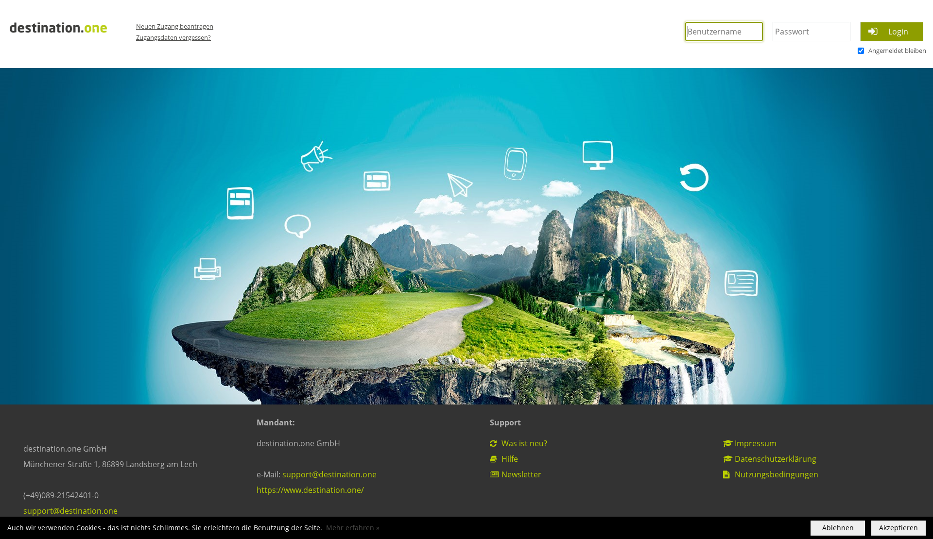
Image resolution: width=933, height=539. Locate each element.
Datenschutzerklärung (774, 459)
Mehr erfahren (350, 527)
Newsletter (520, 474)
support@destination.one (70, 510)
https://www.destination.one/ (310, 490)
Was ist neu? (523, 443)
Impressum (755, 443)
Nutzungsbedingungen (775, 474)
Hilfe (509, 459)
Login (898, 31)
